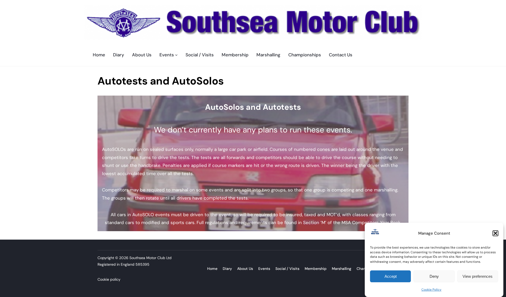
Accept (391, 276)
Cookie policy (109, 279)
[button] (495, 233)
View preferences (478, 276)
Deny (434, 276)
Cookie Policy (431, 289)
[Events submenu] (176, 54)
